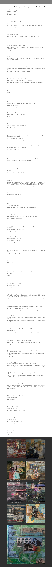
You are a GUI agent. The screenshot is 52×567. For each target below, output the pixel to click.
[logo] (26, 1)
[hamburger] (3, 1)
